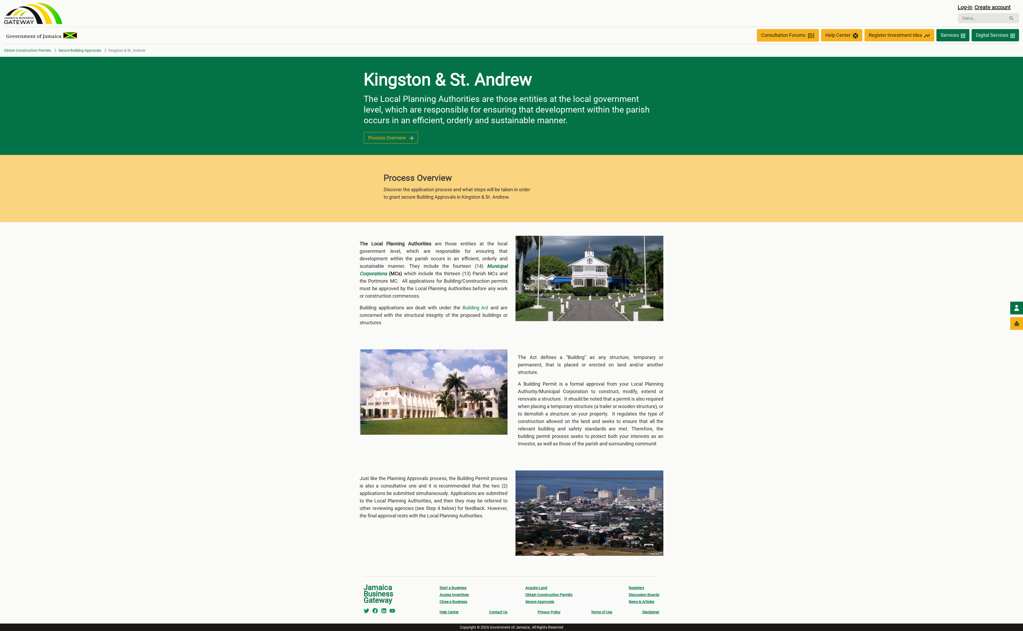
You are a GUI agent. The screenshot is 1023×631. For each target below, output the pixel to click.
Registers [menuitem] (636, 588)
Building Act (475, 307)
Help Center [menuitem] (449, 612)
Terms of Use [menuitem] (601, 612)
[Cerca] (1011, 18)
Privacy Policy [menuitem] (549, 612)
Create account (993, 7)
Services (950, 35)
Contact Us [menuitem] (498, 612)
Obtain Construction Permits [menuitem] (549, 595)
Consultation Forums (783, 35)
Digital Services (992, 35)
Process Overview (387, 138)
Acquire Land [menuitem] (536, 588)
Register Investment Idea (895, 35)
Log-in (965, 7)
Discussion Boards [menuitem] (644, 595)
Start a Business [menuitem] (453, 588)
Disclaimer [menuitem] (650, 612)
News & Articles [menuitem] (641, 602)
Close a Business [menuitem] (453, 602)
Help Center (838, 35)
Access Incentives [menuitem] (454, 595)
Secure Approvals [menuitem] (539, 602)
